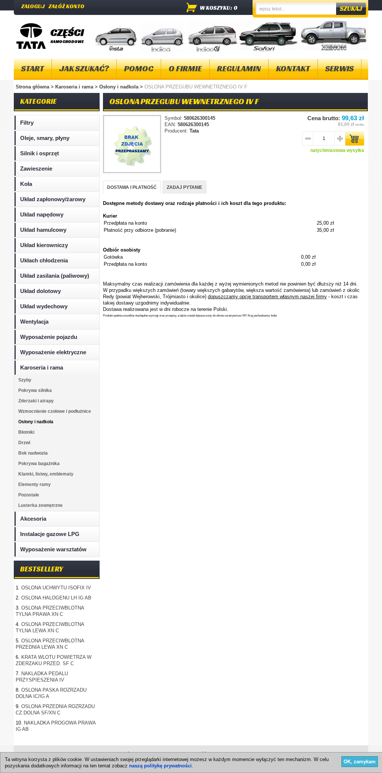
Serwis (339, 68)
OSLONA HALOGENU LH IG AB (56, 598)
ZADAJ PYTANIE (184, 187)
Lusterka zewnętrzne (40, 505)
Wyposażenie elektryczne (53, 352)
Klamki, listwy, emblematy (45, 474)
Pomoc (138, 68)
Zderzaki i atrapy (36, 400)
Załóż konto (66, 6)
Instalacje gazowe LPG (49, 534)
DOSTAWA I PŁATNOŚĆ (132, 187)
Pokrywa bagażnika (39, 463)
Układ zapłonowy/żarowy (52, 199)
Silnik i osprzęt (39, 153)
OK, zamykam (360, 761)
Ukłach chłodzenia (44, 260)
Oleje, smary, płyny (44, 138)
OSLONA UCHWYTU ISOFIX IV (56, 587)
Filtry (27, 122)
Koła (26, 184)
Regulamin (239, 68)
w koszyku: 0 (219, 7)
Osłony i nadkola (119, 87)
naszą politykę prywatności (160, 766)
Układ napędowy (41, 214)
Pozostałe (28, 495)
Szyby (24, 380)
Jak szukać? (84, 68)
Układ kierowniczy (44, 245)
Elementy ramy (34, 484)
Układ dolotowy (40, 291)
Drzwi (24, 442)
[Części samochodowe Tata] (31, 36)
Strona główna (32, 87)
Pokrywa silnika (35, 390)
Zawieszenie (36, 168)
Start (32, 68)
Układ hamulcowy (43, 230)
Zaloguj (33, 6)
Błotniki (26, 432)
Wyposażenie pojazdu (48, 337)
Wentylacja (34, 321)
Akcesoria (33, 518)
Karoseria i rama (75, 87)
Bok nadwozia (33, 453)
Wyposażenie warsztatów (53, 549)
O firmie (185, 68)
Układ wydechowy (44, 306)
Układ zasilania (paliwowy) (54, 275)
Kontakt (293, 68)
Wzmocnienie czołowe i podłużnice (54, 411)
